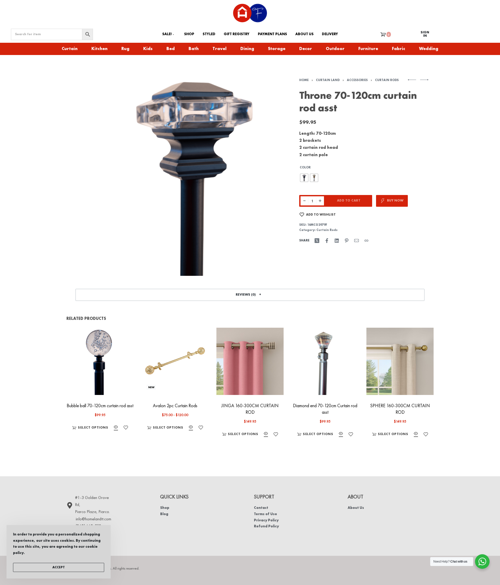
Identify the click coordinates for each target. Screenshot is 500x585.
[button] (250, 295)
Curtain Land (328, 80)
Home (304, 80)
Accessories (357, 80)
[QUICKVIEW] (116, 428)
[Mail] (356, 240)
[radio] (304, 178)
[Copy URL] (366, 240)
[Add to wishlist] (125, 427)
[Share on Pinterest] (346, 240)
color (305, 167)
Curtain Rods (387, 80)
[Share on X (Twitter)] (317, 240)
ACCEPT (58, 567)
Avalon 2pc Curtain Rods (175, 406)
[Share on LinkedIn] (336, 240)
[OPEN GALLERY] (193, 175)
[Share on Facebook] (326, 240)
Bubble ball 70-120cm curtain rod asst (100, 406)
